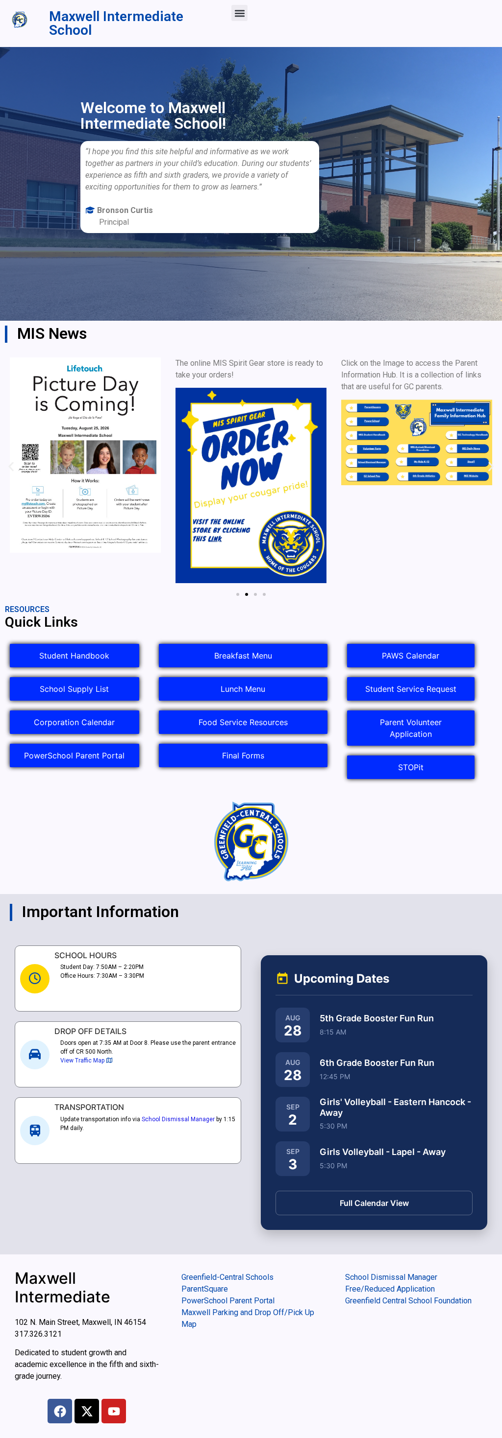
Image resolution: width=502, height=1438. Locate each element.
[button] (239, 13)
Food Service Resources (243, 722)
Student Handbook (74, 655)
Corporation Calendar (74, 722)
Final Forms (243, 755)
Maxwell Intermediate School (116, 23)
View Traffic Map (83, 1060)
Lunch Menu (243, 689)
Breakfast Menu (243, 655)
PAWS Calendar (410, 655)
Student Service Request (410, 689)
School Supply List (74, 689)
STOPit (411, 767)
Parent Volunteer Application (411, 728)
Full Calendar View (374, 1203)
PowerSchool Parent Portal (74, 755)
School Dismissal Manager (178, 1119)
